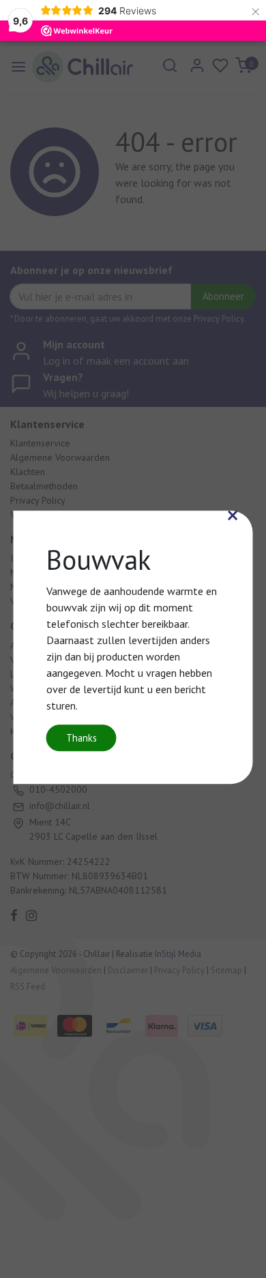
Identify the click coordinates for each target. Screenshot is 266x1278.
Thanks (81, 737)
